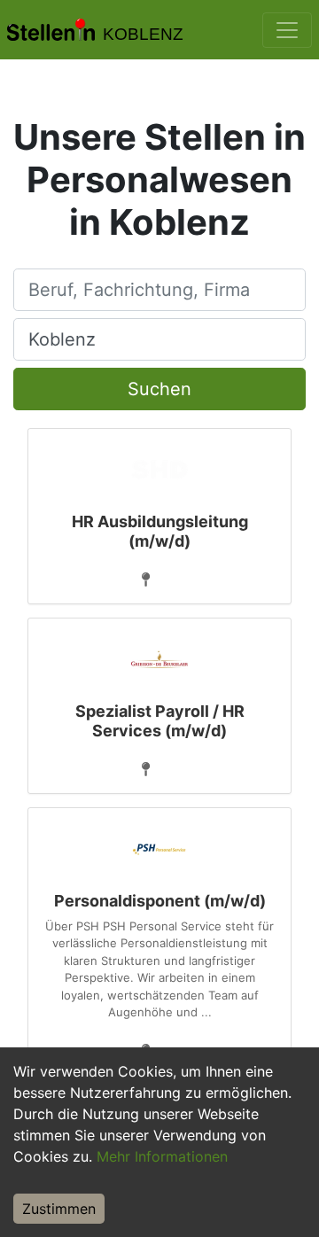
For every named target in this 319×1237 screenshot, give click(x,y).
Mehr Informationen (162, 1156)
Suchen (159, 389)
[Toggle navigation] (287, 30)
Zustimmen (59, 1209)
